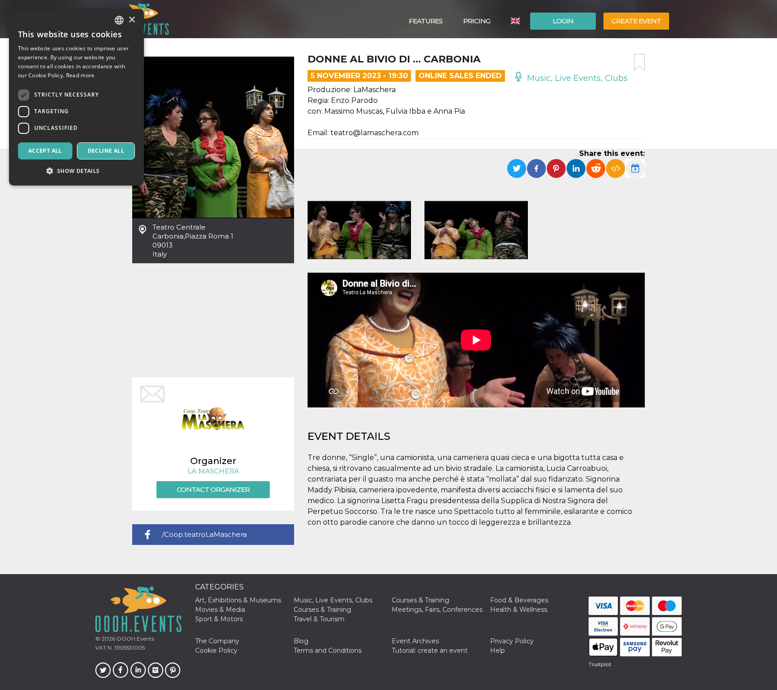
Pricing (476, 21)
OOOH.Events (134, 638)
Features (425, 21)
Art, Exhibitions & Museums (238, 600)
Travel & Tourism (319, 619)
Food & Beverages (519, 600)
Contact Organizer (213, 489)
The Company (217, 641)
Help (497, 650)
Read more (80, 75)
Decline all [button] (106, 151)
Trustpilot (600, 664)
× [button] (131, 20)
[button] (76, 171)
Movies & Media (220, 610)
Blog (301, 641)
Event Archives (415, 641)
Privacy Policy (512, 641)
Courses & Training (420, 600)
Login (563, 21)
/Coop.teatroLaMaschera (204, 534)
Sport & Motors (219, 619)
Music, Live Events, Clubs (576, 78)
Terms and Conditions (328, 650)
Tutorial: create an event (430, 650)
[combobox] (119, 20)
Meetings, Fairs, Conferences (437, 610)
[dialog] (76, 97)
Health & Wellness (518, 610)
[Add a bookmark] (639, 62)
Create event (636, 21)
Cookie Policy (216, 650)
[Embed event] (615, 168)
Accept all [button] (45, 151)
